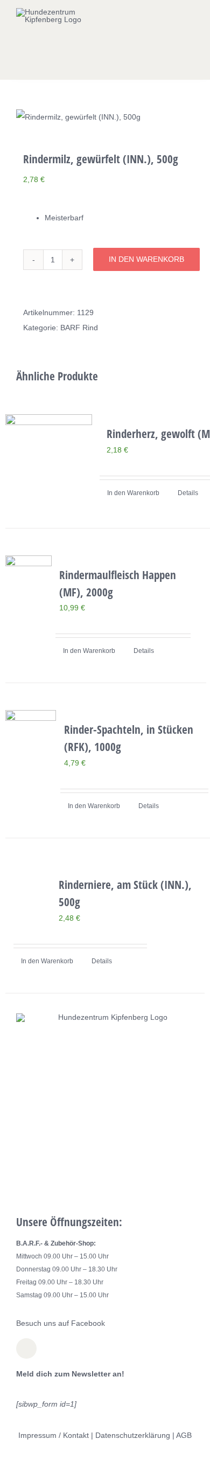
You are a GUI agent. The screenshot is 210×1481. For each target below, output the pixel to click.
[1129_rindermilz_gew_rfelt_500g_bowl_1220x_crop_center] (105, 116)
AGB (184, 1435)
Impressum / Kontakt (53, 1435)
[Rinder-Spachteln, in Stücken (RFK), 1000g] (30, 745)
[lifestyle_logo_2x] (53, 12)
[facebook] (26, 1348)
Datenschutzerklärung (132, 1435)
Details (188, 493)
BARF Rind (79, 327)
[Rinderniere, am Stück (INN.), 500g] (28, 888)
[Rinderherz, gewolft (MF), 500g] (48, 457)
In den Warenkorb (146, 259)
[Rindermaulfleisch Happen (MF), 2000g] (28, 590)
